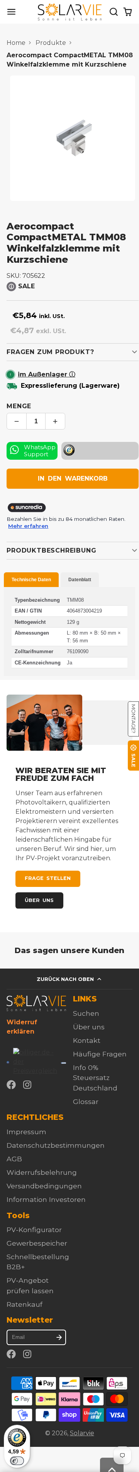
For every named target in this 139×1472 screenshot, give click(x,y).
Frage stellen (48, 878)
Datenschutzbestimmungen (56, 1145)
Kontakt (86, 1040)
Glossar (85, 1101)
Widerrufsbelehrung (42, 1172)
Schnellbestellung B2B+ (38, 1262)
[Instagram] (27, 1084)
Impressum (26, 1132)
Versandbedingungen (44, 1186)
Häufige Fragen (100, 1054)
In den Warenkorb (73, 478)
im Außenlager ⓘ (46, 374)
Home (16, 42)
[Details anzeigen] (36, 1003)
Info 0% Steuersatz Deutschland (95, 1077)
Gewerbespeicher (37, 1243)
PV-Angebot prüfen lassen (30, 1285)
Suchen (86, 1013)
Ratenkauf (24, 1304)
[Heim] (70, 12)
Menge (19, 406)
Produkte (51, 42)
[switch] (17, 1461)
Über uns (39, 900)
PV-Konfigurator (34, 1230)
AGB (14, 1159)
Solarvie (82, 1433)
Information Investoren (46, 1199)
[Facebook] (11, 1084)
